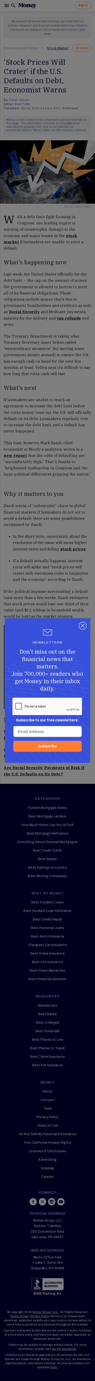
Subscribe (47, 746)
